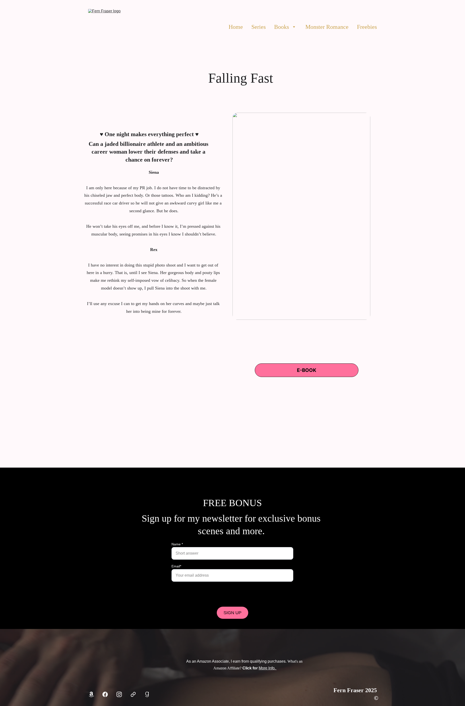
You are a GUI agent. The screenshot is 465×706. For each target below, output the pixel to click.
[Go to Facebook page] (105, 694)
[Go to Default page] (133, 694)
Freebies (367, 27)
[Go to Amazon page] (91, 694)
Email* (176, 566)
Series (258, 27)
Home (236, 27)
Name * (177, 544)
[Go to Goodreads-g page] (147, 694)
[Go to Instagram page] (119, 694)
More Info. (268, 668)
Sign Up (232, 612)
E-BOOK (306, 370)
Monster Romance (327, 27)
